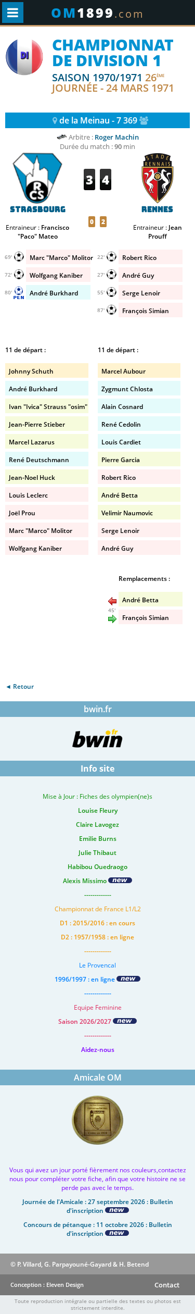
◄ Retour (19, 686)
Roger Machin (117, 137)
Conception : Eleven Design (47, 1284)
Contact (166, 1285)
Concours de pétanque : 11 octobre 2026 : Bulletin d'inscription (97, 1229)
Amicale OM (98, 1077)
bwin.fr (98, 709)
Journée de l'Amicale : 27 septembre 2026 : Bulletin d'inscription (97, 1206)
